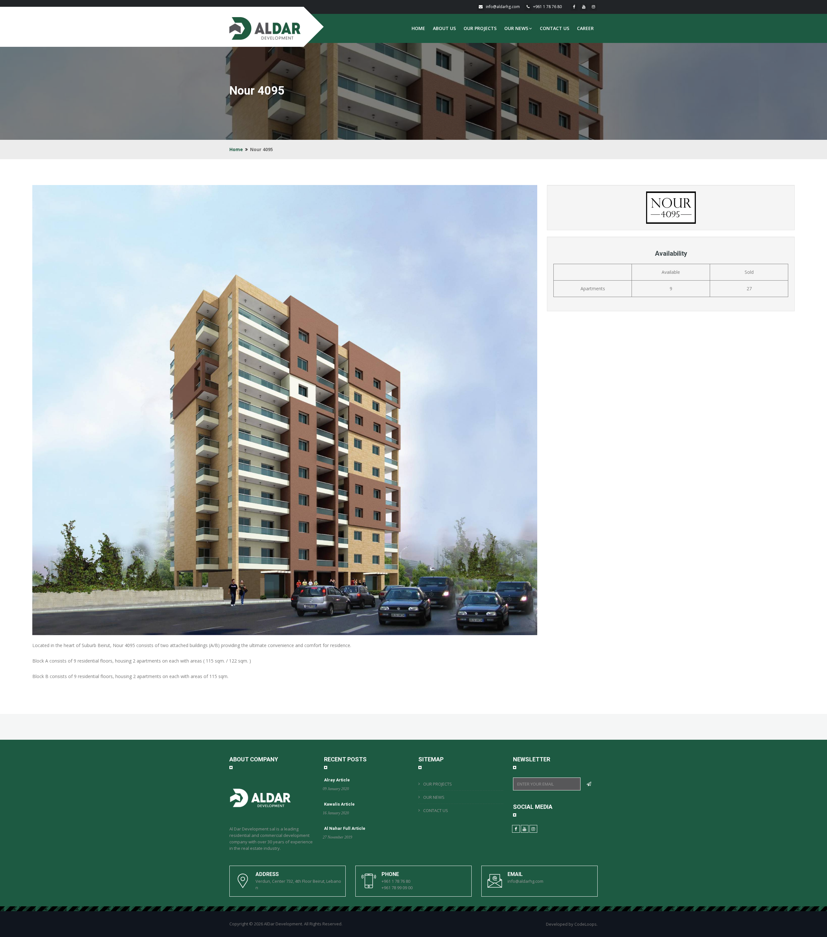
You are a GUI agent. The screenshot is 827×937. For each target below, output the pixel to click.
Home (236, 149)
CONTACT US (554, 28)
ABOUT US (444, 28)
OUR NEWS (516, 28)
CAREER (585, 28)
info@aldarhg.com (503, 6)
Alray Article (337, 779)
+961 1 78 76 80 (547, 6)
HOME (418, 28)
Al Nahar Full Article (344, 828)
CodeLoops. (586, 924)
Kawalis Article (339, 804)
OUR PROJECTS (480, 28)
